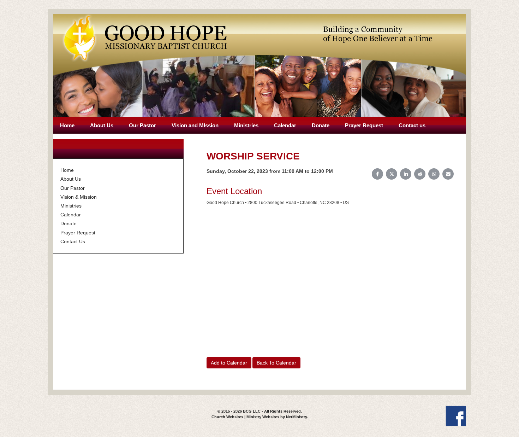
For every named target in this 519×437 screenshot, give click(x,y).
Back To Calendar (276, 363)
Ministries (246, 125)
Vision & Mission (78, 197)
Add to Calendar (229, 363)
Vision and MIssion (195, 125)
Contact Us (72, 241)
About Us (101, 125)
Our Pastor (142, 125)
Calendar (285, 125)
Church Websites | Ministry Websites (245, 417)
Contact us (412, 125)
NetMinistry (296, 417)
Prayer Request (364, 125)
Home (67, 125)
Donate (320, 125)
